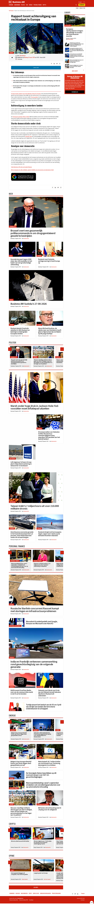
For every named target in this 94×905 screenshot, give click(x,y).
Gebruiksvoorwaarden (45, 893)
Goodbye (31, 900)
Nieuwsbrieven (24, 893)
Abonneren (81, 5)
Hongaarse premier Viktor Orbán (21, 116)
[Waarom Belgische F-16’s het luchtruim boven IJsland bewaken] (67, 65)
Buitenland (12, 402)
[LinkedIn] (78, 893)
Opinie (77, 8)
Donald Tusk (28, 136)
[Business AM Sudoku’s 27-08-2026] (36, 271)
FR (84, 2)
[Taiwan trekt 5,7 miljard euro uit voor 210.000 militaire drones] (36, 473)
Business (39, 325)
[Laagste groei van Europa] (43, 860)
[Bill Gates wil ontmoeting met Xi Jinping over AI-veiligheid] (50, 791)
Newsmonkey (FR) (23, 900)
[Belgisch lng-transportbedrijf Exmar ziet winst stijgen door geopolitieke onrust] (22, 744)
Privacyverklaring (56, 893)
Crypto (44, 5)
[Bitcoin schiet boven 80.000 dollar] (20, 828)
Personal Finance (38, 5)
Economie (11, 5)
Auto (11, 256)
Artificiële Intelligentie (15, 626)
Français (83, 893)
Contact (83, 900)
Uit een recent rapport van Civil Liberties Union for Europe (26, 93)
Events (30, 893)
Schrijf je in (75, 92)
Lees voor (36, 67)
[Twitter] (75, 893)
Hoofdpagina (11, 10)
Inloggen (80, 2)
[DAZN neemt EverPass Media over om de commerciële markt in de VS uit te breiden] (22, 673)
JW (12, 57)
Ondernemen (17, 5)
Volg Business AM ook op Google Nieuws (21, 167)
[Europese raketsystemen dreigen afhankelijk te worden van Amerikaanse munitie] (74, 15)
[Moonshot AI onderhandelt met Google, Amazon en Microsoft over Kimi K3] (16, 619)
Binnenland (36, 870)
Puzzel (11, 300)
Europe (11, 53)
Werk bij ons (36, 893)
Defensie (39, 256)
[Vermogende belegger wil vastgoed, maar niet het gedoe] (20, 860)
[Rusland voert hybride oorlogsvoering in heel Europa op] (50, 242)
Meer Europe (78, 70)
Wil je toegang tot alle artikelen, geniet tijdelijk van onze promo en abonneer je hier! (32, 170)
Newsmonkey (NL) (13, 900)
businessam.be (26, 238)
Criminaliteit (13, 226)
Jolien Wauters (22, 55)
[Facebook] (72, 893)
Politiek (23, 5)
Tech (27, 5)
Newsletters (82, 8)
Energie (30, 5)
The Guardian (34, 97)
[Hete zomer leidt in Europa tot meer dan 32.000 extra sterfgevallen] (67, 59)
